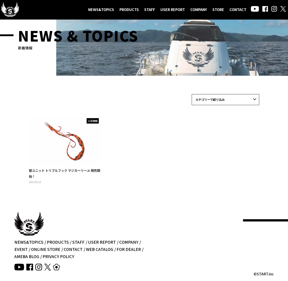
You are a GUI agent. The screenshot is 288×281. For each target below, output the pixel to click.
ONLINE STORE (45, 249)
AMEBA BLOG (26, 256)
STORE (218, 9)
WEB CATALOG (99, 249)
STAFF (149, 9)
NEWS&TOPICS (101, 9)
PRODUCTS (129, 9)
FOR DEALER (129, 249)
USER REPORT (172, 9)
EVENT (21, 249)
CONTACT (238, 9)
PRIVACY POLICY (58, 256)
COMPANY (198, 9)
